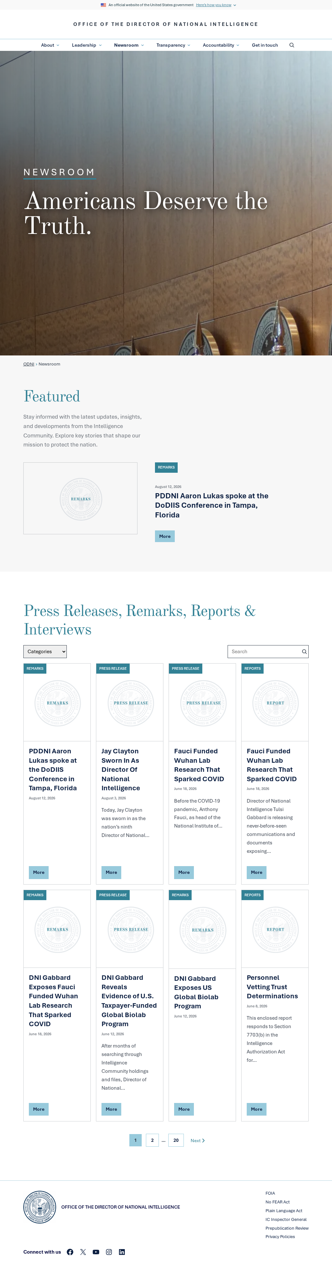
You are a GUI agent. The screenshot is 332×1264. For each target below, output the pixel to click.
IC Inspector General (286, 1219)
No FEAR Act (278, 1202)
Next (196, 1140)
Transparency (171, 45)
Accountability (218, 45)
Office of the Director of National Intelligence (166, 24)
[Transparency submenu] (188, 45)
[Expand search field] (292, 45)
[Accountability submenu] (237, 45)
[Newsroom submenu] (142, 45)
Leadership (84, 45)
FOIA (270, 1193)
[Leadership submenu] (100, 45)
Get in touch (265, 45)
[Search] (304, 651)
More (164, 537)
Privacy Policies (280, 1236)
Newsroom (126, 45)
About (47, 45)
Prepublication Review (287, 1228)
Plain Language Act (284, 1210)
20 (176, 1140)
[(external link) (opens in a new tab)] (80, 498)
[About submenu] (57, 45)
